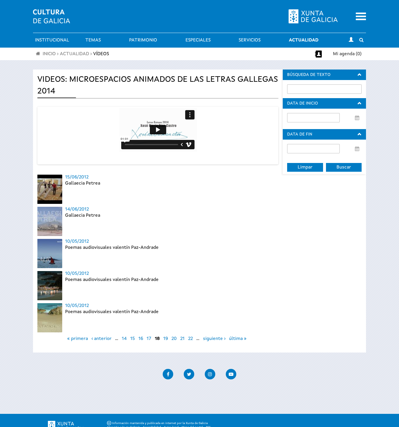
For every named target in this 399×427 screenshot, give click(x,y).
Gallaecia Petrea (82, 183)
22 (190, 338)
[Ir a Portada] (51, 20)
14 (124, 338)
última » (238, 338)
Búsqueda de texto (308, 75)
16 (140, 338)
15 (132, 338)
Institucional (52, 40)
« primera (77, 338)
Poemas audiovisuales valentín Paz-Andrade (112, 247)
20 (174, 338)
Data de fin (299, 134)
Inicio (49, 54)
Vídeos (101, 54)
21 (182, 338)
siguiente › (214, 338)
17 (149, 338)
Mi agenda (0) (347, 54)
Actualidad (303, 40)
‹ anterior (101, 338)
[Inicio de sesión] (351, 40)
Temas (93, 40)
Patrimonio (143, 40)
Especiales (198, 40)
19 (165, 338)
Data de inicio (302, 103)
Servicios (250, 40)
